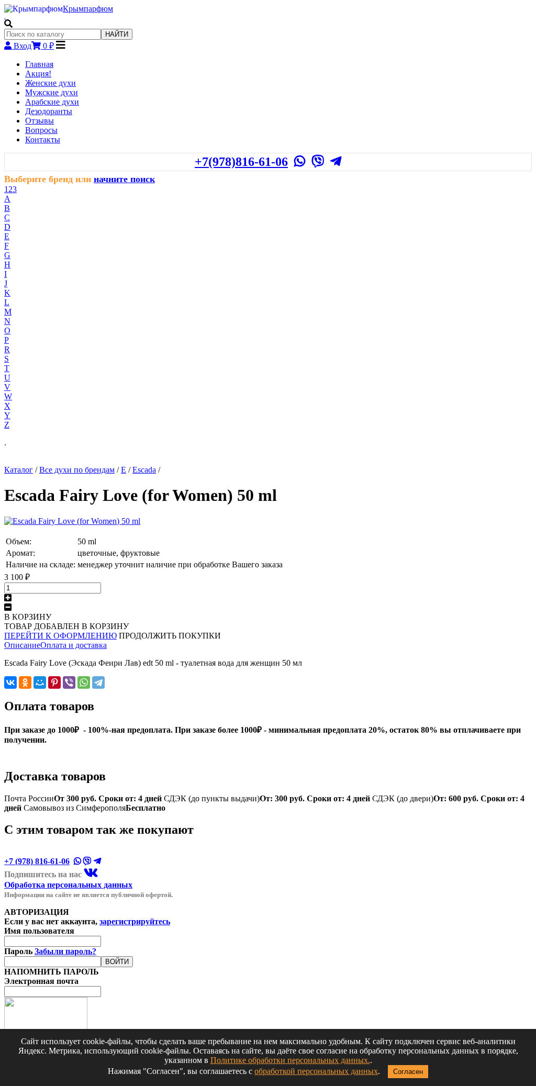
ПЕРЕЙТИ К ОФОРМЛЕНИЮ (60, 635)
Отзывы (39, 120)
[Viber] (69, 682)
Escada (144, 469)
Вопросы (41, 130)
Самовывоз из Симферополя (94, 807)
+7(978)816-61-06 (241, 162)
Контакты (42, 139)
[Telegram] (98, 682)
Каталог (18, 469)
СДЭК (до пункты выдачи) (267, 798)
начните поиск (124, 179)
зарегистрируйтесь (134, 921)
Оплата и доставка (73, 645)
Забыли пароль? (65, 951)
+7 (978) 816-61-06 (37, 861)
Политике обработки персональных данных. (290, 1060)
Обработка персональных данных (68, 884)
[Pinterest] (54, 682)
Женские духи (50, 83)
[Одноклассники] (25, 682)
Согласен (408, 1072)
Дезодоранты (48, 111)
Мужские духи (51, 92)
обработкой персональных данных (316, 1071)
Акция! (38, 73)
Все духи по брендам (77, 469)
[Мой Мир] (40, 682)
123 (10, 189)
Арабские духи (52, 101)
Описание (22, 645)
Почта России (83, 798)
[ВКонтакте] (10, 682)
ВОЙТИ (117, 962)
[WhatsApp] (83, 682)
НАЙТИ (116, 34)
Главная (39, 64)
